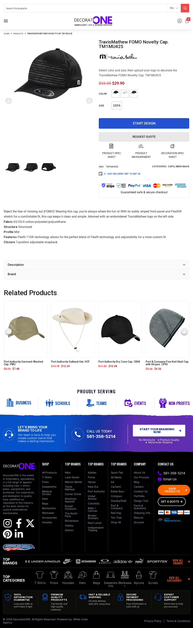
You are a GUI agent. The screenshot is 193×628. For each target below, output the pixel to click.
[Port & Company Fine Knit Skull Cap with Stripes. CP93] (167, 329)
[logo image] (93, 20)
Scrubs (153, 583)
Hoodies (68, 583)
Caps (171, 166)
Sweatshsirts (110, 584)
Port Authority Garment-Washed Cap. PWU (23, 363)
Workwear (124, 584)
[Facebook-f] (19, 523)
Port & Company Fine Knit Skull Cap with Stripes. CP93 (167, 363)
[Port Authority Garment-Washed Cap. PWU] (25, 329)
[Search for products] (185, 8)
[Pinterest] (7, 534)
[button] (9, 331)
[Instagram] (7, 523)
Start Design (144, 123)
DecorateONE (21, 619)
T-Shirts (40, 583)
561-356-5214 (101, 436)
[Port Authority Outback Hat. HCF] (72, 329)
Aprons (139, 583)
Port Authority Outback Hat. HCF (70, 361)
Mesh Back (182, 166)
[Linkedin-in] (19, 534)
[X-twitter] (30, 523)
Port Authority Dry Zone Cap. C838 (119, 361)
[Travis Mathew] (118, 56)
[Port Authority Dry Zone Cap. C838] (120, 329)
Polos (54, 583)
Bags (96, 583)
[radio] (115, 93)
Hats (82, 583)
